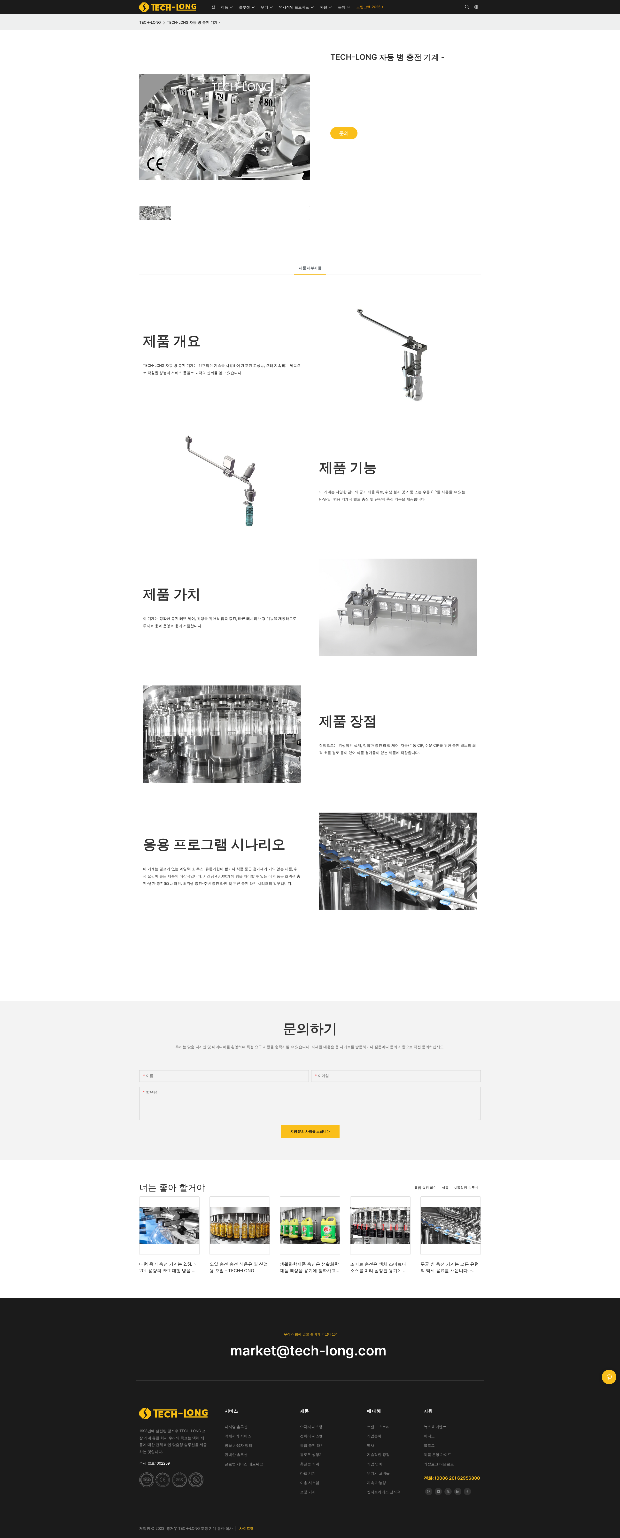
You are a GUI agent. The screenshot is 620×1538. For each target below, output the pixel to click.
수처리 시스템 (312, 1426)
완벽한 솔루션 (236, 1454)
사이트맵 (246, 1528)
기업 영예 (374, 1464)
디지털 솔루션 (236, 1426)
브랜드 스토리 (379, 1426)
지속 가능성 (376, 1482)
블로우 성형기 (311, 1454)
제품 (445, 1187)
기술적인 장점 (378, 1454)
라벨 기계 (308, 1473)
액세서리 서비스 (238, 1436)
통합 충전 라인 (425, 1187)
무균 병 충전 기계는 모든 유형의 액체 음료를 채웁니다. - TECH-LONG (449, 1267)
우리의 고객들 (378, 1473)
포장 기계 (308, 1492)
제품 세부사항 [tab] (310, 268)
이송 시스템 (309, 1482)
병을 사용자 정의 (238, 1445)
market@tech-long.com (310, 1350)
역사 (370, 1445)
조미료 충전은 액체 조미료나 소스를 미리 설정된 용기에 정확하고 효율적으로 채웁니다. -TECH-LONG (379, 1267)
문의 (344, 133)
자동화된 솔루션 (466, 1187)
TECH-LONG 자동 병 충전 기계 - (193, 22)
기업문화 (374, 1436)
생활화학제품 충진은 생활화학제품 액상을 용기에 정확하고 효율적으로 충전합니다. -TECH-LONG (309, 1267)
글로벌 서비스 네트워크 (244, 1464)
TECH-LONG (150, 22)
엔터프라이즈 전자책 (384, 1492)
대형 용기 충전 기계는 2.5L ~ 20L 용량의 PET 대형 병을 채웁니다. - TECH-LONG (167, 1267)
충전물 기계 (309, 1464)
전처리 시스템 (311, 1436)
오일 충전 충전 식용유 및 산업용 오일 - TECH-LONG (238, 1267)
